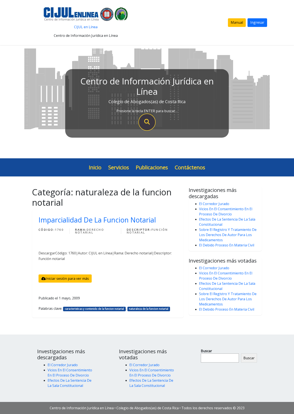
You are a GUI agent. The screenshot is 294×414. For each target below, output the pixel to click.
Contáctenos (190, 167)
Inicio (95, 167)
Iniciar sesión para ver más (67, 278)
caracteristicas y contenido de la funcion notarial (94, 309)
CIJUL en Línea (85, 27)
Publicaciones (152, 167)
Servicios (118, 167)
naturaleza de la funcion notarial (148, 309)
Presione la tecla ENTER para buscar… (147, 111)
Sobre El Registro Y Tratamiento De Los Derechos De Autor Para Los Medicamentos (228, 234)
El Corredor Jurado (214, 203)
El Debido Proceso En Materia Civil (226, 245)
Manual (237, 22)
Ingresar (257, 22)
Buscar (206, 351)
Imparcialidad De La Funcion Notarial (97, 219)
